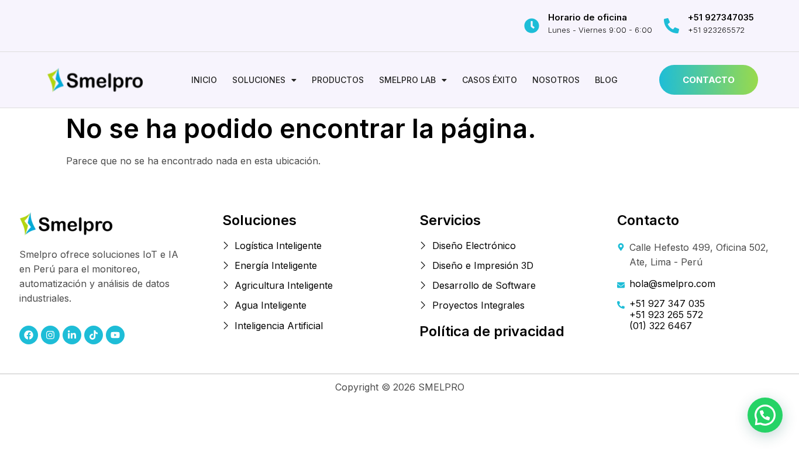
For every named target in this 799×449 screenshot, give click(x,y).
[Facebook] (28, 335)
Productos (338, 80)
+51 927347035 (721, 17)
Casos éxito (489, 80)
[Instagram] (50, 335)
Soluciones (258, 80)
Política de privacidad (491, 331)
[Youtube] (115, 335)
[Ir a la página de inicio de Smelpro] (95, 80)
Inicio (204, 80)
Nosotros (556, 80)
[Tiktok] (93, 335)
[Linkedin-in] (72, 335)
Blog (606, 80)
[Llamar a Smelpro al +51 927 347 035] (671, 25)
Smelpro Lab (407, 80)
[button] (264, 79)
